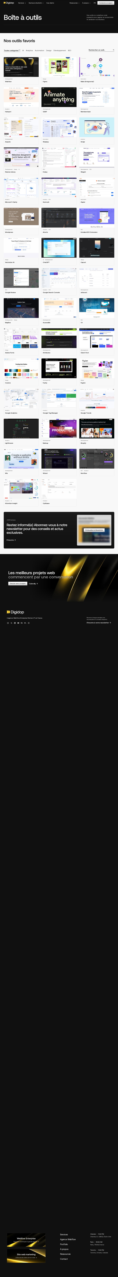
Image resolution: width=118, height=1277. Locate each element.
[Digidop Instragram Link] (8, 623)
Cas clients (50, 3)
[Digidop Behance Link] (22, 623)
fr (95, 3)
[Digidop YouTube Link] (18, 623)
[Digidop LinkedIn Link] (15, 623)
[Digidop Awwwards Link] (25, 623)
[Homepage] (15, 612)
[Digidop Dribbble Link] (29, 623)
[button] (22, 3)
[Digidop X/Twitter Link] (11, 623)
